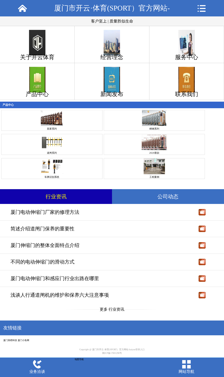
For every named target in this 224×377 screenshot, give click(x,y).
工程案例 (154, 177)
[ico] (22, 8)
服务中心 (186, 57)
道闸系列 (52, 152)
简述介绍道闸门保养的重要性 (42, 228)
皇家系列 (52, 128)
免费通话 (202, 212)
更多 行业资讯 (112, 309)
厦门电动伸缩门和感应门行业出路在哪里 (54, 278)
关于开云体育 (37, 57)
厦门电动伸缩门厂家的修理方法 (44, 212)
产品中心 (37, 94)
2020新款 (154, 152)
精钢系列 (154, 128)
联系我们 (186, 94)
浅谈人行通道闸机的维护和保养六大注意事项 (59, 295)
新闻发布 (111, 94)
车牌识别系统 (51, 177)
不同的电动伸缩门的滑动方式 (42, 262)
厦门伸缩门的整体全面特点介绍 (44, 245)
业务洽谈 (37, 371)
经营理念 (111, 57)
